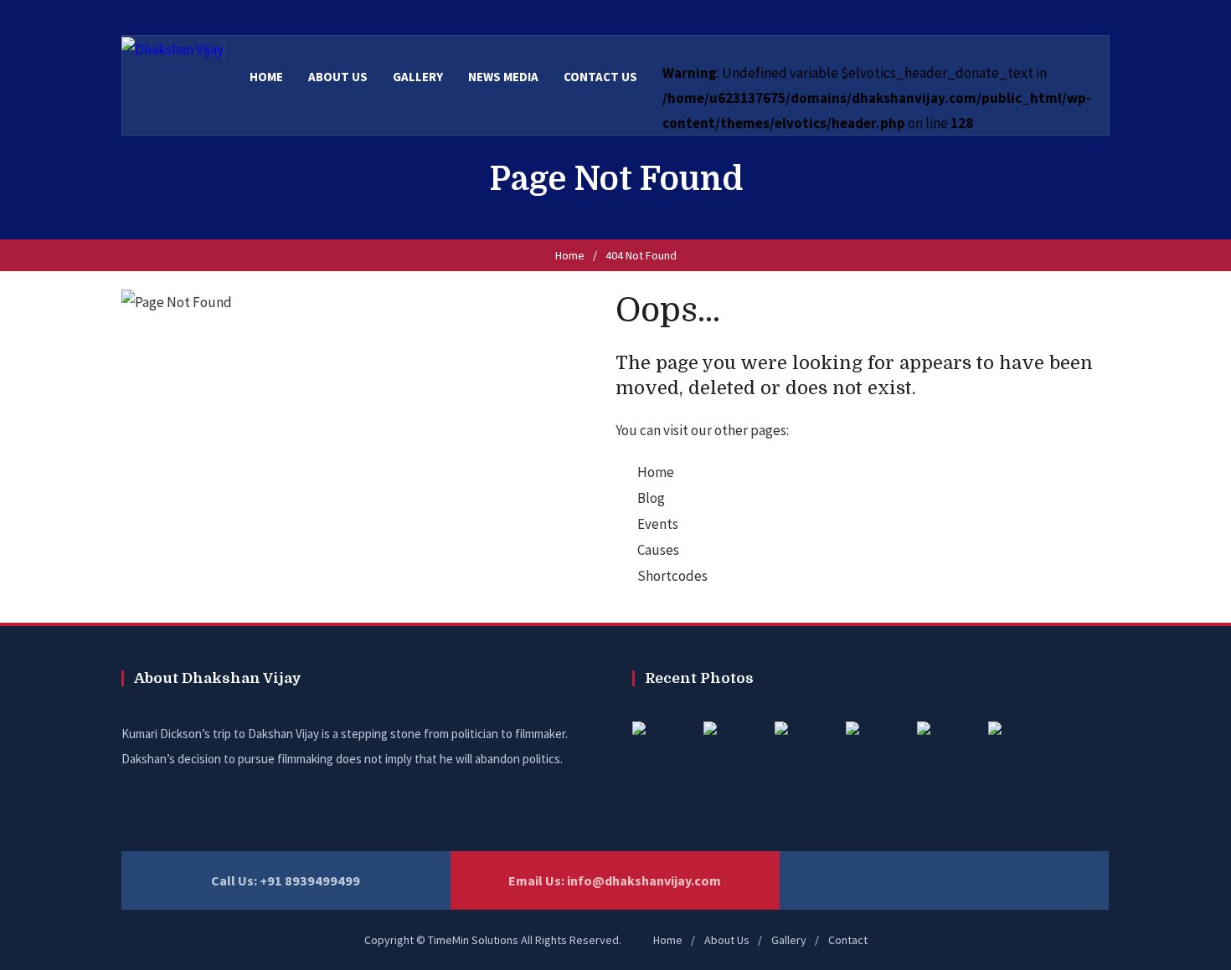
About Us (726, 939)
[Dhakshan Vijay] (172, 48)
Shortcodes (672, 576)
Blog (651, 498)
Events (657, 524)
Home (570, 255)
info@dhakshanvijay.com (644, 880)
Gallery (788, 939)
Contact (848, 939)
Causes (658, 550)
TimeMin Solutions (473, 939)
